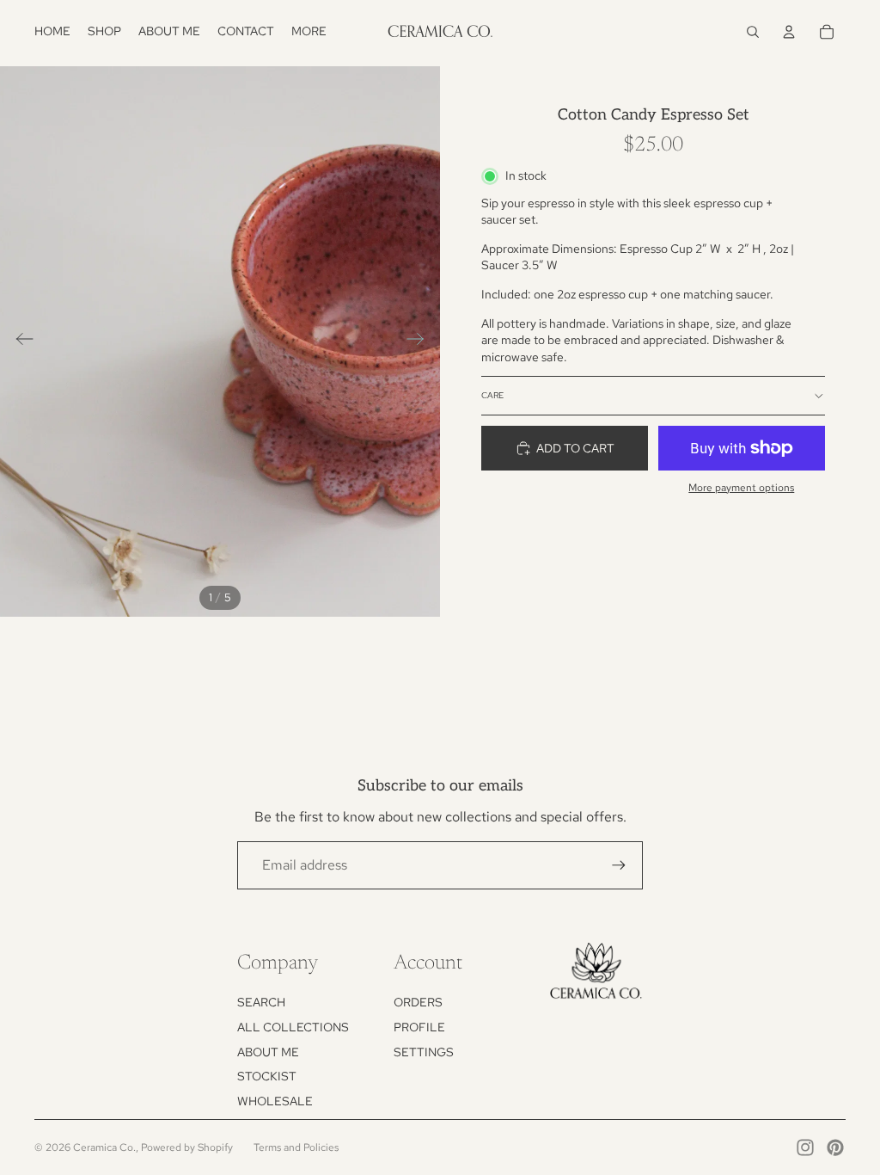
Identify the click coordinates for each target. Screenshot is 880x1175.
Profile (419, 1027)
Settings (424, 1052)
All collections (293, 1027)
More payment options (741, 488)
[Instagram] (805, 1147)
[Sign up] (618, 865)
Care (492, 395)
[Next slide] (420, 341)
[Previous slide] (19, 341)
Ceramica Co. (104, 1147)
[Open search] (753, 32)
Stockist (266, 1076)
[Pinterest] (835, 1147)
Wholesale (275, 1101)
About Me (268, 1052)
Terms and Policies (296, 1147)
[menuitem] (309, 32)
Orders (418, 1002)
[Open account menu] (789, 32)
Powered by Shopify (187, 1147)
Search (261, 1002)
